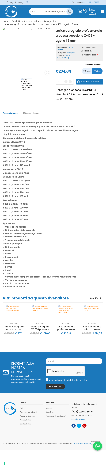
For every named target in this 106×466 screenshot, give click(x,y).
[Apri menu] (102, 11)
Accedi (49, 408)
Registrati (50, 412)
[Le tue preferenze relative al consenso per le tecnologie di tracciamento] (4, 463)
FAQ (21, 408)
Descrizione (10, 113)
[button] (97, 446)
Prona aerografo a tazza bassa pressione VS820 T (92, 328)
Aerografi (71, 52)
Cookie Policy (25, 424)
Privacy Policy (80, 380)
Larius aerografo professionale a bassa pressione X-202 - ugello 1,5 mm (65, 328)
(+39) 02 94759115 (91, 2)
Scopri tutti (95, 298)
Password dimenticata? (56, 416)
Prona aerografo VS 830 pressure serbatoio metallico (40, 328)
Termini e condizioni (28, 412)
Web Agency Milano (82, 443)
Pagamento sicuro (27, 416)
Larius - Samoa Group (64, 56)
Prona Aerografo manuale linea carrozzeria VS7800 (14, 328)
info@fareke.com (78, 419)
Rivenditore (31, 113)
